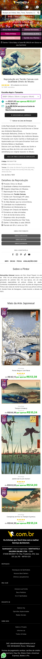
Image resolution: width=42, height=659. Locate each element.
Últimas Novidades (31, 30)
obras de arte (6, 172)
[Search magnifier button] (38, 12)
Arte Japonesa (12, 19)
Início (10, 17)
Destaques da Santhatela (21, 570)
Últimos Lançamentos (21, 577)
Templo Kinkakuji (21, 408)
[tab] (6, 261)
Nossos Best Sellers (21, 573)
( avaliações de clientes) (19, 85)
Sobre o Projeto (21, 627)
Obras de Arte (27, 17)
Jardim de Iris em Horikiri (21, 479)
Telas (16, 17)
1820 (13, 175)
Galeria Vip (10, 38)
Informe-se (21, 630)
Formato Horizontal (17, 170)
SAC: (21, 643)
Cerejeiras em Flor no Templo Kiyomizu (21, 517)
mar (32, 170)
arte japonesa (29, 167)
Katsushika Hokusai (28, 19)
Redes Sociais (21, 615)
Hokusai (27, 170)
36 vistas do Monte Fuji (15, 167)
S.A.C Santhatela (21, 596)
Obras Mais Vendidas (11, 30)
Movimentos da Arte (31, 34)
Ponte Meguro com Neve (21, 370)
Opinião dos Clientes (31, 38)
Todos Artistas (10, 34)
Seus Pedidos (21, 592)
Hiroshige (21, 368)
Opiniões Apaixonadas (21, 611)
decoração (5, 170)
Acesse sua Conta (21, 589)
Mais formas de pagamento (15, 110)
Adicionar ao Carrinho (22, 115)
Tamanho (19, 92)
